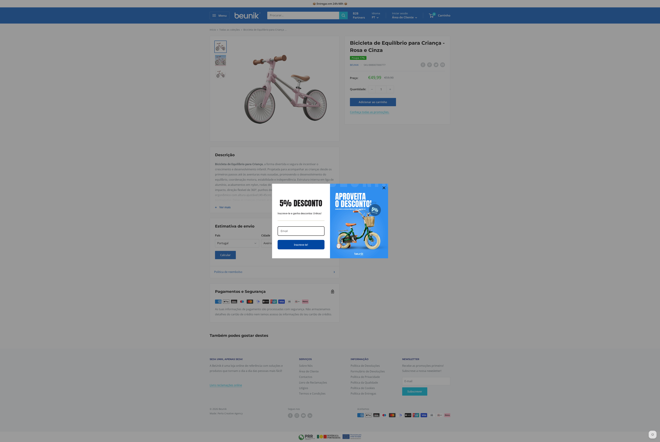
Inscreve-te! (301, 245)
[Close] (384, 188)
